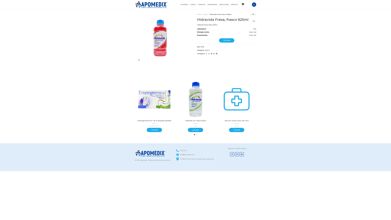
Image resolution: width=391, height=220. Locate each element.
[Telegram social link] (216, 53)
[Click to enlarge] (138, 60)
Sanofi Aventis (154, 126)
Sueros (205, 14)
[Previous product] (251, 14)
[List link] (195, 154)
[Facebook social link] (206, 53)
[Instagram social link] (237, 154)
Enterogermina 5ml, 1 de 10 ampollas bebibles (154, 121)
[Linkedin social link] (214, 53)
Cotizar (226, 40)
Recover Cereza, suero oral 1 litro (237, 121)
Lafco (236, 126)
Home (199, 14)
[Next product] (255, 14)
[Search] (254, 5)
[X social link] (209, 53)
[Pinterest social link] (211, 53)
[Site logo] (151, 4)
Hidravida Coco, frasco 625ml (195, 121)
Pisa (253, 21)
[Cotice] (243, 4)
